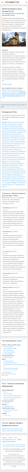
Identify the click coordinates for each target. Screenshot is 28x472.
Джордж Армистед (8, 406)
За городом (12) (13, 151)
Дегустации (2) (19, 143)
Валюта (5, 392)
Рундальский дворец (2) (9, 169)
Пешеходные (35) (7, 128)
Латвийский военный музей (10, 362)
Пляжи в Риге (6, 411)
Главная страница (6, 444)
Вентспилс (14, 430)
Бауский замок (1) (15, 167)
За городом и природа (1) (11, 182)
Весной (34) (16, 128)
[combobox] (26, 1)
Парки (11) (5, 159)
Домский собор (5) (19, 171)
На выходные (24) (14, 130)
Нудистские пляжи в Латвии (10, 410)
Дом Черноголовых (8, 350)
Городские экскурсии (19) (17, 132)
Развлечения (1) (19, 184)
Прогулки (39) (6, 124)
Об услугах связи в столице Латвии (12, 395)
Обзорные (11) (6, 136)
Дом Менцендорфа (8, 361)
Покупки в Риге (7, 415)
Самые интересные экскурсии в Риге (12, 397)
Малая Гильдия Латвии (9, 352)
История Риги (6, 402)
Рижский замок (7, 353)
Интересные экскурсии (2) (9, 163)
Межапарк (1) (18, 175)
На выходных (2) (9, 175)
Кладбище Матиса (8, 357)
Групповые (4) (12, 122)
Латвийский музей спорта (9, 370)
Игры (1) (4, 186)
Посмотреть (17, 444)
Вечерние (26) (6, 138)
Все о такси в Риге (7, 393)
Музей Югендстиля (7, 90)
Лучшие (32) (5, 140)
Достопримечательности (9, 439)
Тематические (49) (16, 126)
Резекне (4, 430)
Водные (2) (20, 169)
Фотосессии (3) (13, 159)
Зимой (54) (23, 130)
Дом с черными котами (9, 348)
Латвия (5, 423)
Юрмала (4, 429)
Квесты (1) (11, 184)
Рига (11, 11)
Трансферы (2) (6, 157)
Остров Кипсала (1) (7, 173)
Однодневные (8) (7, 153)
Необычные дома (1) (18, 179)
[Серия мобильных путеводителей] (11, 2)
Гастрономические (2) (8, 143)
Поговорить (22, 446)
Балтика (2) (14, 157)
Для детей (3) (15, 165)
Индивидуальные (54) (17, 136)
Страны (12, 444)
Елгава (21, 429)
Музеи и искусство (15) (18, 147)
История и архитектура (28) (17, 141)
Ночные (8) (5, 151)
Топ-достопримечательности (9, 373)
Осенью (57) (6, 132)
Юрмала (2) (21, 157)
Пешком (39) (20, 122)
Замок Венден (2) (7, 177)
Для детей (5, 375)
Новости (18, 446)
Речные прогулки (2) (8, 171)
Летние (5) (16, 173)
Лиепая (16, 429)
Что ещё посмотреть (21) (12, 155)
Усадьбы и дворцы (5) (14, 149)
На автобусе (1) (7, 179)
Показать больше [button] (7, 84)
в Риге (19, 341)
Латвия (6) (13, 124)
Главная (4, 437)
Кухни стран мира (6, 446)
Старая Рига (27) (14, 140)
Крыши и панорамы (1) (19, 177)
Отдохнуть (23, 444)
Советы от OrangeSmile (9, 399)
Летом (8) (4, 149)
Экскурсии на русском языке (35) (11, 134)
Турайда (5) (22, 151)
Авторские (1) (6, 180)
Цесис (9, 430)
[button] (26, 2)
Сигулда (19, 430)
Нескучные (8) (15, 161)
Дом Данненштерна (8, 346)
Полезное (13, 446)
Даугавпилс (10, 429)
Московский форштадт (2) (9, 145)
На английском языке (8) (18, 138)
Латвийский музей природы (10, 368)
